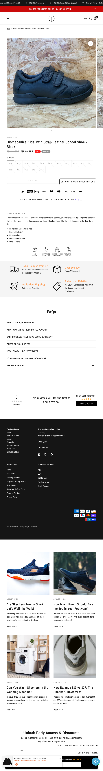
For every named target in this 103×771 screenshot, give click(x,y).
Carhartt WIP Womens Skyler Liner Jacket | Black (31, 760)
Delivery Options (13, 477)
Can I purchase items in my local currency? (30, 336)
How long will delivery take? (22, 351)
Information (12, 464)
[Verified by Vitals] (16, 764)
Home (8, 28)
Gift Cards (10, 473)
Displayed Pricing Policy (16, 481)
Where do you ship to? (18, 344)
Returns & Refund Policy (16, 489)
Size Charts (11, 485)
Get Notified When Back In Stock (78, 182)
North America (43, 481)
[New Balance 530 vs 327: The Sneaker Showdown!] (75, 656)
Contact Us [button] (43, 447)
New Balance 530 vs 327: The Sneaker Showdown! (73, 689)
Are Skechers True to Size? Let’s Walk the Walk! (25, 606)
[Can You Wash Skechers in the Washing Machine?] (28, 656)
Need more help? (15, 365)
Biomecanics (15, 217)
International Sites (46, 464)
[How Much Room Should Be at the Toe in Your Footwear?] (75, 573)
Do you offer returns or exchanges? (26, 358)
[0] (94, 18)
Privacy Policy (12, 497)
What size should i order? (20, 322)
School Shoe (25, 217)
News (9, 469)
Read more (12, 626)
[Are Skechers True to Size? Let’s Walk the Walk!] (28, 573)
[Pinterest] (53, 454)
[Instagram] (47, 454)
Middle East (42, 477)
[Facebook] (41, 454)
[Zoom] (90, 43)
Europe (41, 473)
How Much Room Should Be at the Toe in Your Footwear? (74, 606)
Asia (39, 469)
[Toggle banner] (95, 9)
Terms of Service (13, 493)
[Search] (90, 18)
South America (43, 486)
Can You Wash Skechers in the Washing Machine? (27, 689)
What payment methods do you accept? (27, 329)
